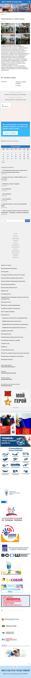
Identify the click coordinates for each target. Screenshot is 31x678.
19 (11, 156)
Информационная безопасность (11, 321)
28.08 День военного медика (10, 183)
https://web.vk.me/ (6, 379)
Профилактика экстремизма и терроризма (15, 324)
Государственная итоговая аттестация (13, 274)
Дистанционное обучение (9, 268)
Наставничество (6, 334)
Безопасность (5, 314)
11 (7, 154)
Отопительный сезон (7, 350)
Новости (4, 14)
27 (15, 158)
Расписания (4, 271)
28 (20, 158)
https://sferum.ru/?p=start (8, 373)
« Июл (3, 162)
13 (15, 154)
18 (7, 156)
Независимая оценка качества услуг (12, 337)
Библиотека (4, 290)
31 (3, 160)
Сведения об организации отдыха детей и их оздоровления (14, 298)
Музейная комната (7, 359)
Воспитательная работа (8, 284)
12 (11, 154)
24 (3, 158)
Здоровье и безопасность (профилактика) (14, 318)
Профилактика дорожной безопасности (14, 327)
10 (3, 154)
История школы (6, 294)
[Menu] (29, 2)
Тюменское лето (6, 302)
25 (7, 158)
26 (11, 158)
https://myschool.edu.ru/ (8, 366)
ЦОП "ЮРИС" (24, 673)
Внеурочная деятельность (9, 287)
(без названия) (6, 189)
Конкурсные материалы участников (12, 356)
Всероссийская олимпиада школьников (13, 281)
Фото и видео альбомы (8, 311)
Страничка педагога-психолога (10, 308)
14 (20, 154)
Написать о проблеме (10, 133)
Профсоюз (4, 346)
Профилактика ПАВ (7, 330)
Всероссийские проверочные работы (12, 278)
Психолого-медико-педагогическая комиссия (15, 353)
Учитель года (5, 343)
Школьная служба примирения (10, 305)
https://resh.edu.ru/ (6, 385)
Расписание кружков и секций (10, 340)
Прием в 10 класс (6, 265)
